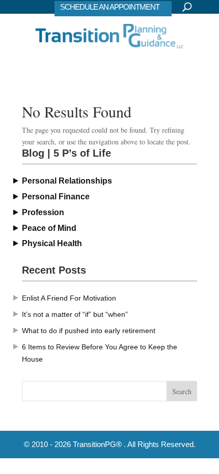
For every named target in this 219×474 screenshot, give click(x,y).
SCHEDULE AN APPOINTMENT (109, 7)
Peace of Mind (49, 228)
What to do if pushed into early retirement (88, 331)
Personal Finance (56, 196)
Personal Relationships (67, 180)
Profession (43, 212)
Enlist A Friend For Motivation (69, 298)
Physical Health (52, 243)
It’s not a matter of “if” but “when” (75, 314)
